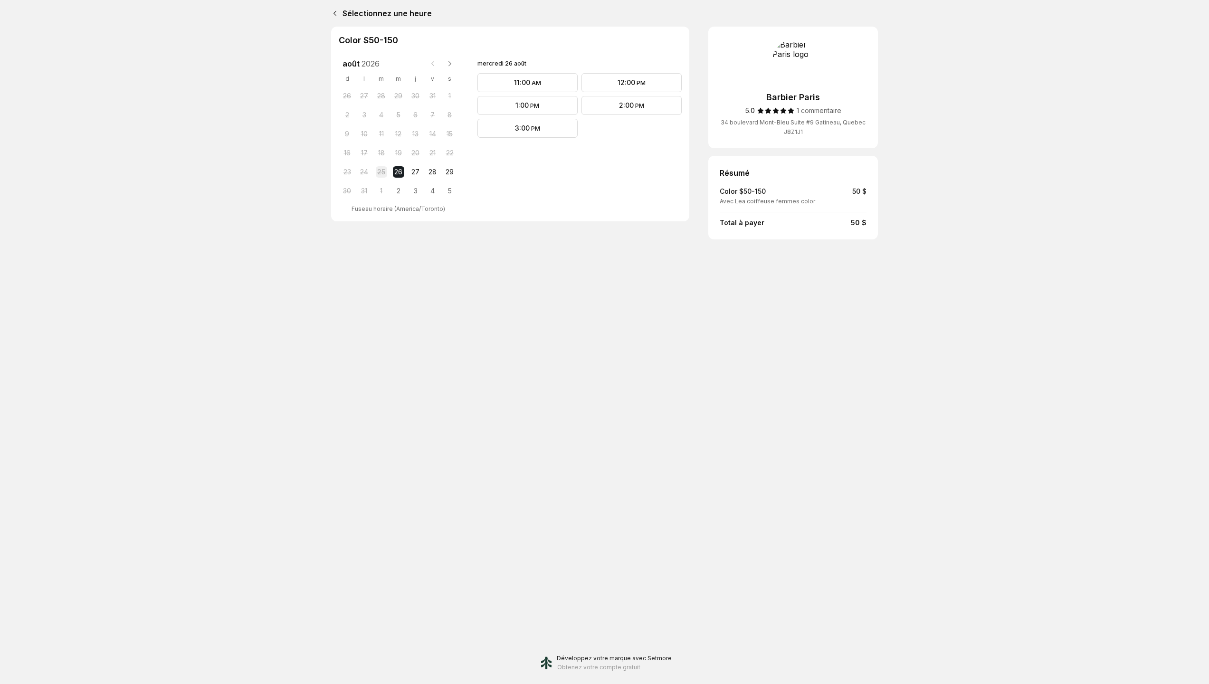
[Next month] (449, 63)
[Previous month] (432, 63)
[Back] (333, 13)
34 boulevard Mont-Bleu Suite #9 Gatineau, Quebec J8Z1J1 (793, 127)
